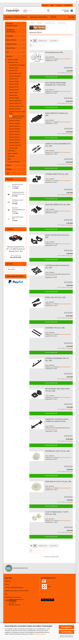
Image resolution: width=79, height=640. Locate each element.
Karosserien (11, 156)
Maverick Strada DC (14, 123)
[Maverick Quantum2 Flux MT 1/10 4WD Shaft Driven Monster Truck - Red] (15, 238)
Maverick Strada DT (14, 126)
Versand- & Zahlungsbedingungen (14, 587)
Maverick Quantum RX (15, 100)
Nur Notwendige (66, 632)
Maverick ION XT (13, 92)
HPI (7, 52)
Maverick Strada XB (14, 140)
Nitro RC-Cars (10, 48)
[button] (52, 5)
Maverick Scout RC (14, 120)
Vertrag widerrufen (47, 600)
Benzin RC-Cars (11, 40)
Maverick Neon (13, 95)
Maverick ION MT (14, 81)
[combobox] (43, 41)
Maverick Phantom (14, 98)
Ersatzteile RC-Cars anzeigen (17, 65)
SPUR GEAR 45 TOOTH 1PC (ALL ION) (58, 481)
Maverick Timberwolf (15, 145)
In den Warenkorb (51, 77)
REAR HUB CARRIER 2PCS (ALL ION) (57, 205)
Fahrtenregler (11, 150)
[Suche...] (48, 10)
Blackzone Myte (13, 68)
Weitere (53, 17)
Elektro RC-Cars (11, 44)
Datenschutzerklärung (39, 634)
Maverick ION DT (14, 78)
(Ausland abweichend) (65, 59)
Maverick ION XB (13, 89)
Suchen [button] (46, 5)
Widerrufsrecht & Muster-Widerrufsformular (17, 590)
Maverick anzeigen (13, 59)
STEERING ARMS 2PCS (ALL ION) (56, 174)
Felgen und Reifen (13, 153)
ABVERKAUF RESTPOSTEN (38, 17)
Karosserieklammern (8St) (54, 52)
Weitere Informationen (66, 636)
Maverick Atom (13, 70)
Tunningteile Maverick (14, 161)
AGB (6, 594)
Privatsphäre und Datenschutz (13, 597)
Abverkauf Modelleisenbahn (16, 17)
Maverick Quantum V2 (15, 103)
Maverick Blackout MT (15, 73)
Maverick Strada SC (14, 134)
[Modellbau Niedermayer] (12, 10)
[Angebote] (24, 229)
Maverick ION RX (13, 84)
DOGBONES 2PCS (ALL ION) (55, 328)
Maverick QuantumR (14, 109)
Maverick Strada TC (14, 137)
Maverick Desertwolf (15, 76)
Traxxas (8, 165)
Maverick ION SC (13, 87)
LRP (7, 173)
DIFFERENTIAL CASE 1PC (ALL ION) (57, 451)
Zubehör (9, 169)
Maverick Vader (13, 148)
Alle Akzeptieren (66, 627)
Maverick (9, 56)
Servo (9, 159)
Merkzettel (68, 5)
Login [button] (59, 5)
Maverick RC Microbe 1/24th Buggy (17, 112)
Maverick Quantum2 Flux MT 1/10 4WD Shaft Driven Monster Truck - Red (15, 249)
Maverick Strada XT (14, 142)
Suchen (71, 17)
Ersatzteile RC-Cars (13, 62)
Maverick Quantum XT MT (16, 106)
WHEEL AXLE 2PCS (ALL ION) (55, 297)
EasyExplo (9, 36)
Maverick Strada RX (14, 131)
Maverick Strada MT (14, 129)
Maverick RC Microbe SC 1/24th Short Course (16, 117)
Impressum (8, 581)
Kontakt (7, 584)
